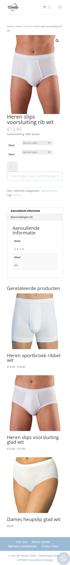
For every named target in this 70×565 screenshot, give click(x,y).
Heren (19, 26)
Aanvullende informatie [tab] (25, 210)
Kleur (11, 154)
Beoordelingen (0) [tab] (22, 217)
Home (10, 26)
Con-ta (27, 26)
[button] (57, 41)
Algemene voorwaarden (22, 546)
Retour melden (41, 542)
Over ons (21, 542)
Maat (11, 145)
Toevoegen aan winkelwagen (35, 176)
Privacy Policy (49, 546)
